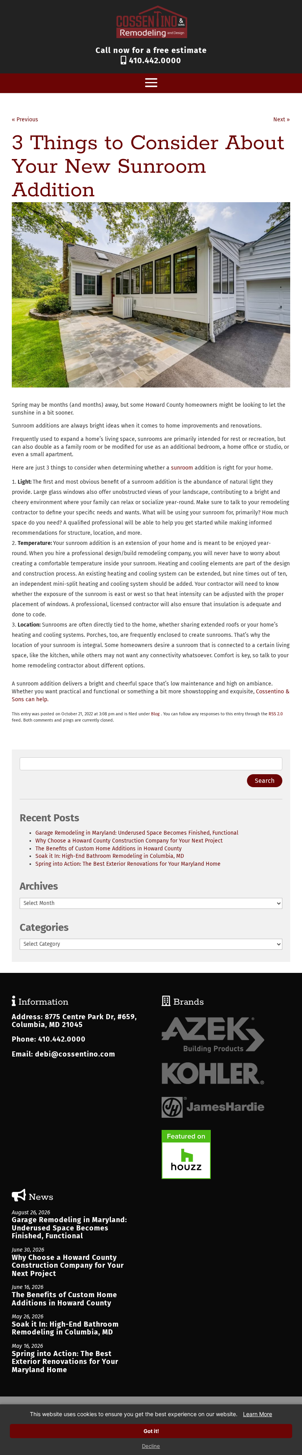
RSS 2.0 (276, 714)
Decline (151, 1446)
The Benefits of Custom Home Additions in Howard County (108, 848)
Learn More (257, 1414)
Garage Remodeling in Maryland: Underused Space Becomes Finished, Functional (136, 833)
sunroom (182, 467)
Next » (281, 119)
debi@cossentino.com (75, 1054)
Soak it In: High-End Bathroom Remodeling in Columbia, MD (109, 856)
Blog (155, 714)
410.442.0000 (154, 60)
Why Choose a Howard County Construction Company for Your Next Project (129, 840)
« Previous (25, 119)
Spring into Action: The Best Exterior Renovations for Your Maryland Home (128, 864)
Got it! (151, 1431)
